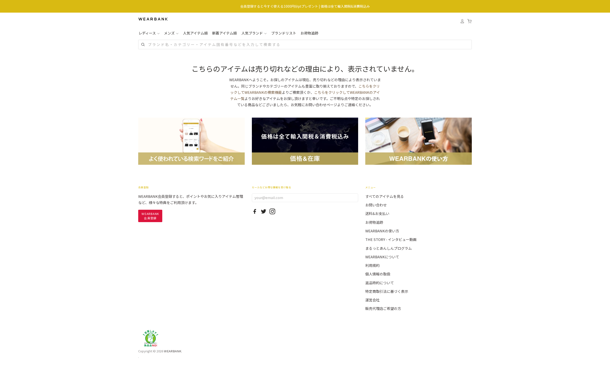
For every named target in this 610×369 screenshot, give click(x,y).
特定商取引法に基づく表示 (386, 291)
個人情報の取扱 (377, 273)
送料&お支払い (377, 213)
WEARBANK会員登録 (150, 216)
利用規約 (372, 265)
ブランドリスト (283, 32)
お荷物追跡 (309, 32)
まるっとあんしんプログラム (388, 248)
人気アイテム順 (195, 32)
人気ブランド (252, 32)
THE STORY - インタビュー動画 (391, 239)
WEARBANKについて (382, 256)
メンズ (169, 32)
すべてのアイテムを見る (384, 196)
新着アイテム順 (224, 32)
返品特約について (379, 282)
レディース (147, 32)
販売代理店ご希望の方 (383, 308)
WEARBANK (172, 351)
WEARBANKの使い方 (382, 230)
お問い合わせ (376, 204)
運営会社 (372, 299)
